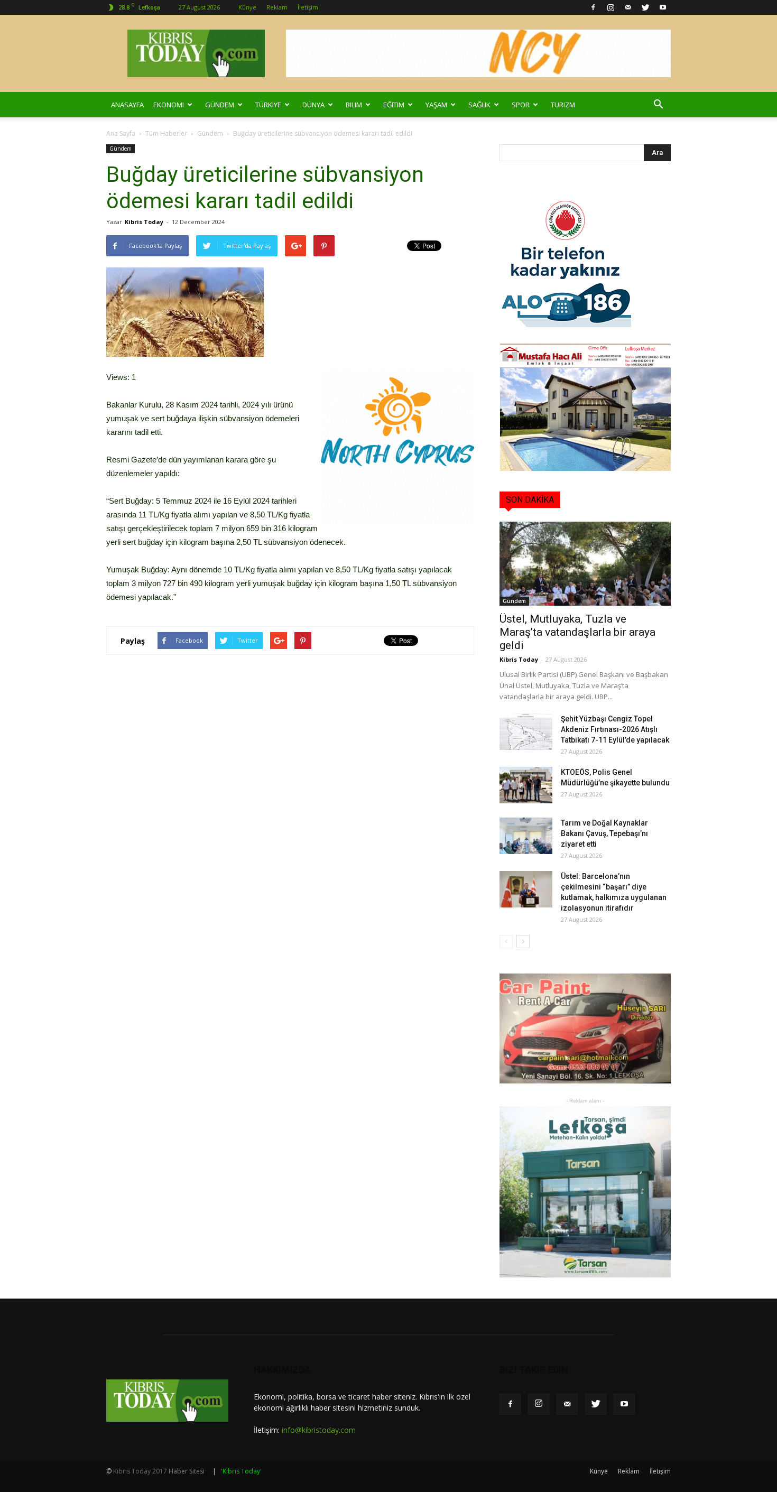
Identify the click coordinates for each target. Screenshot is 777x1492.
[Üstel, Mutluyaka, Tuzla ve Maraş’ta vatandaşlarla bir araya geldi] (585, 564)
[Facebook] (593, 7)
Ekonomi (168, 104)
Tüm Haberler (166, 133)
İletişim (308, 7)
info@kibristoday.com (319, 1430)
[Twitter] (645, 7)
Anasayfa (127, 104)
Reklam (277, 7)
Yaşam (436, 104)
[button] (658, 104)
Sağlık (479, 104)
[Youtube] (663, 7)
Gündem (219, 104)
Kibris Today (144, 222)
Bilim (354, 104)
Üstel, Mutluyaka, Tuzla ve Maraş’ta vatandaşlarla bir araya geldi (577, 632)
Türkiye (268, 104)
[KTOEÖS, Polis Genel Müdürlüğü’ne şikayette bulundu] (526, 785)
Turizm (563, 104)
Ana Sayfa (120, 133)
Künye (247, 7)
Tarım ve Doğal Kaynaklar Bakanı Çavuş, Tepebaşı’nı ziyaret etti (604, 833)
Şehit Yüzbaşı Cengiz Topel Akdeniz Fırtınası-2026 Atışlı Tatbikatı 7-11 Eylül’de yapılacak (615, 729)
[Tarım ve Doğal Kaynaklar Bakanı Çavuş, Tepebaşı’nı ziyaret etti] (526, 836)
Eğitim (393, 104)
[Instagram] (610, 7)
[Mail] (628, 7)
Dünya (313, 104)
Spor (521, 104)
